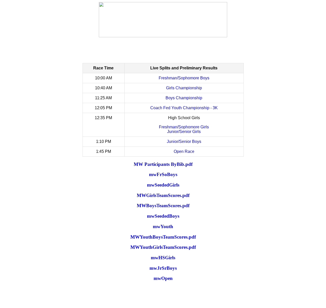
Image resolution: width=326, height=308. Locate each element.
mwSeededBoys (163, 216)
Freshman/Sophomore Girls (184, 127)
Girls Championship (184, 88)
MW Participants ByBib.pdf (163, 164)
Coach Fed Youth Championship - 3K (184, 108)
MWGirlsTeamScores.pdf (163, 195)
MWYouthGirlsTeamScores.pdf (163, 247)
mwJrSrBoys (163, 268)
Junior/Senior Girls (184, 131)
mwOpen (163, 278)
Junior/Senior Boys (184, 141)
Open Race (184, 151)
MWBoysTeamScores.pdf (163, 205)
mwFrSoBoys (163, 174)
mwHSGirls (163, 257)
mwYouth (163, 226)
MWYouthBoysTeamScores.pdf (163, 237)
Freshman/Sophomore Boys (184, 78)
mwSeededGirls (163, 185)
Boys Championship (184, 98)
